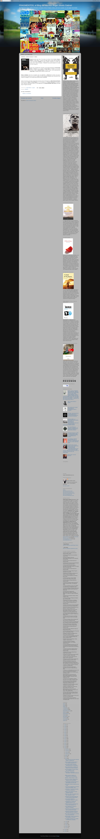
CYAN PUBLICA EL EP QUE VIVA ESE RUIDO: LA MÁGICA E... (72, 760)
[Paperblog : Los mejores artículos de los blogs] (66, 386)
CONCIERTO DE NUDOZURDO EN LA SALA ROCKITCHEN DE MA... (71, 797)
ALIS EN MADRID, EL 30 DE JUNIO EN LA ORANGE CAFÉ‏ (71, 770)
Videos (64, 489)
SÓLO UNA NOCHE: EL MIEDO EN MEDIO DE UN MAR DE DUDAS (71, 767)
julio (66, 756)
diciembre (67, 749)
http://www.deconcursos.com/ (68, 492)
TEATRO (64, 717)
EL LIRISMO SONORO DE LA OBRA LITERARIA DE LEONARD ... (71, 819)
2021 (65, 732)
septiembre (67, 753)
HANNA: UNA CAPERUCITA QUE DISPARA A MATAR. (71, 792)
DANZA (64, 706)
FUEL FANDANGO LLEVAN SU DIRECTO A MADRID (70, 807)
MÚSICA (26, 89)
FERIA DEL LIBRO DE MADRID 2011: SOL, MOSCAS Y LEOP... (72, 794)
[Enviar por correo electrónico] (39, 87)
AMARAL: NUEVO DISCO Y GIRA (71, 777)
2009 (65, 831)
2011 (65, 747)
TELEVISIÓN (65, 719)
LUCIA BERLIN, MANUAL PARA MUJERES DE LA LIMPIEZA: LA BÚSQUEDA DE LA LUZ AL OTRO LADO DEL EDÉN (73, 441)
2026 (65, 724)
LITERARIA (65, 708)
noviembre (67, 750)
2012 (65, 746)
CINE (64, 705)
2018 (65, 737)
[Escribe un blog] (40, 87)
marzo (66, 824)
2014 (65, 743)
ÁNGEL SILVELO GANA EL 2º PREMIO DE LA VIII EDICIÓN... (71, 776)
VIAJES (64, 720)
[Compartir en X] (41, 87)
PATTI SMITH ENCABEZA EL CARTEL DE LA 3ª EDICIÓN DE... (72, 814)
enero (66, 827)
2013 (65, 744)
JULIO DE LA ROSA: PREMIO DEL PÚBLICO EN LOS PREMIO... (71, 780)
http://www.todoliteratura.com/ (68, 495)
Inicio (42, 98)
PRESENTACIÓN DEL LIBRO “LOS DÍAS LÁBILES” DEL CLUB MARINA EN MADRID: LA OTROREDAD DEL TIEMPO (73, 435)
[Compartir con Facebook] (42, 87)
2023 (65, 729)
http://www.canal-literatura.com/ (69, 493)
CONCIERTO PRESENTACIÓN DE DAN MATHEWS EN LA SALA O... (71, 812)
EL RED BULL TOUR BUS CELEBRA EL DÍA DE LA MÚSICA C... (71, 790)
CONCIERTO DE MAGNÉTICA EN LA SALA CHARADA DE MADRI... (72, 809)
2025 (65, 726)
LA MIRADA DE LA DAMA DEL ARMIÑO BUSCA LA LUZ (70, 802)
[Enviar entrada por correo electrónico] (37, 87)
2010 (65, 829)
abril (66, 823)
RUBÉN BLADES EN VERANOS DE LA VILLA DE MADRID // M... (71, 804)
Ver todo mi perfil (66, 485)
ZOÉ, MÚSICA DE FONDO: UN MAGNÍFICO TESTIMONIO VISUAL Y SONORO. (73, 409)
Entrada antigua (56, 98)
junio (66, 758)
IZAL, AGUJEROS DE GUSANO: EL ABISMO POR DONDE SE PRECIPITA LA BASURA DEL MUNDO (73, 428)
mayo (66, 821)
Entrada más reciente (26, 98)
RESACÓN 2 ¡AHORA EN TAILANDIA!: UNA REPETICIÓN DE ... (72, 773)
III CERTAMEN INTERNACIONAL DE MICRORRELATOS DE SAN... (71, 782)
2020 (65, 734)
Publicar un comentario (27, 93)
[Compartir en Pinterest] (43, 87)
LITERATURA (65, 709)
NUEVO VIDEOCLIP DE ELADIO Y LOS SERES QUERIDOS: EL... (71, 762)
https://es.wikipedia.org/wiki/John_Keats (70, 548)
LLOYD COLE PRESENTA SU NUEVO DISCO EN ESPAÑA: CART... (72, 787)
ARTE (64, 703)
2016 (65, 740)
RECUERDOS (65, 716)
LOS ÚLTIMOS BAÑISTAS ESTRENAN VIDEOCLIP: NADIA (71, 799)
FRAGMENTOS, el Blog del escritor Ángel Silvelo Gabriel (45, 5)
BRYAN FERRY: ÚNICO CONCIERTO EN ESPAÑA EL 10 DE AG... (72, 817)
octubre (66, 752)
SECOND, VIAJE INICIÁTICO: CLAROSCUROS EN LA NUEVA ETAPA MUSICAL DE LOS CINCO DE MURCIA (73, 415)
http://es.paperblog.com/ (67, 494)
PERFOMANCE (66, 713)
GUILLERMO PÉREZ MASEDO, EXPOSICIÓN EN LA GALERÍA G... (72, 765)
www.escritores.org (66, 536)
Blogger (58, 836)
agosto (66, 755)
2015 (65, 741)
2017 (65, 738)
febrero (66, 826)
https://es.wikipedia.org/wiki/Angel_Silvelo (70, 545)
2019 (65, 735)
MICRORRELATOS (66, 710)
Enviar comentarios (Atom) (31, 100)
